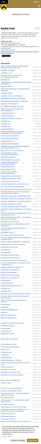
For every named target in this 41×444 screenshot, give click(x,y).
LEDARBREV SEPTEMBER (7, 70)
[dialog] (20, 433)
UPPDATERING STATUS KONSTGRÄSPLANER (13, 98)
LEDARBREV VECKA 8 (7, 86)
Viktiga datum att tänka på (8, 419)
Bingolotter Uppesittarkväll (8, 315)
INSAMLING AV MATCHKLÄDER (9, 104)
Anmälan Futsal (8, 28)
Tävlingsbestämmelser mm (8, 416)
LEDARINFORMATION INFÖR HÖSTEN (11, 178)
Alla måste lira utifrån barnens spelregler (12, 375)
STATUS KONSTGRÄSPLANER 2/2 (10, 138)
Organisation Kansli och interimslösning (12, 96)
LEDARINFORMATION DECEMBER (10, 144)
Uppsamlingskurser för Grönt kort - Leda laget (13, 407)
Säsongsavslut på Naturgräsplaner (10, 347)
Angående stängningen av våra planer (11, 360)
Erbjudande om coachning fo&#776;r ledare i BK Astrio (16, 293)
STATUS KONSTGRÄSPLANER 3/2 (10, 136)
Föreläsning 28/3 (5, 288)
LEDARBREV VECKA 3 (7, 93)
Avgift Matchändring (6, 357)
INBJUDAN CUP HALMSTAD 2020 (10, 255)
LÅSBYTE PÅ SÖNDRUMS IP (8, 157)
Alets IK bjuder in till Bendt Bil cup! (10, 257)
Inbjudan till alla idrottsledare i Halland (11, 391)
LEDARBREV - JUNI (6, 73)
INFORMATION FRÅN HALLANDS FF (10, 160)
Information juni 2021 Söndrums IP (10, 181)
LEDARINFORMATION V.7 (7, 129)
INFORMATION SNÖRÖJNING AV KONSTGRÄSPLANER (15, 196)
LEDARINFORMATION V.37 (8, 166)
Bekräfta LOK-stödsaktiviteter (9, 272)
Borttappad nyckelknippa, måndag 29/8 (12, 267)
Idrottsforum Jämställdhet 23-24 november (12, 323)
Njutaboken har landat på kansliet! (10, 275)
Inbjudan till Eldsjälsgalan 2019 (9, 310)
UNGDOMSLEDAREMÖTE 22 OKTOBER (11, 204)
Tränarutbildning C (6, 249)
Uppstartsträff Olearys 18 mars (9, 247)
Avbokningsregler (6, 328)
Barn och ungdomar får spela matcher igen (12, 186)
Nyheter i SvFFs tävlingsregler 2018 (10, 380)
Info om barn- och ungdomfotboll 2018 (11, 388)
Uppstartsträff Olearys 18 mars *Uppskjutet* (13, 244)
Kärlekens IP (4, 312)
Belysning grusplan (6, 291)
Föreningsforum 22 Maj (7, 404)
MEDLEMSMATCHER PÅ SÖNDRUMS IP (11, 176)
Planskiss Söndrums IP (7, 367)
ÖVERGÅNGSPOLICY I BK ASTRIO (10, 221)
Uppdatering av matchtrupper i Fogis (11, 285)
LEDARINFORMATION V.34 (8, 113)
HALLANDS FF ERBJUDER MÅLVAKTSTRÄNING (14, 206)
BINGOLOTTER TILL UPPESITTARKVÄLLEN (12, 150)
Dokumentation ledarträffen (8, 369)
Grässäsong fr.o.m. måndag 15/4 (10, 277)
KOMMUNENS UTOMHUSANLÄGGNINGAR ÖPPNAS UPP (16, 198)
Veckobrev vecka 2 (6, 383)
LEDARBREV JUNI (5, 121)
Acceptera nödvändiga (18, 440)
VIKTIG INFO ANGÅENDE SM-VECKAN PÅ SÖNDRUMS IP (16, 201)
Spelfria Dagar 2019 (6, 331)
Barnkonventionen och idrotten (9, 339)
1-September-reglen (6, 352)
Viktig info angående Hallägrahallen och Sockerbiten (15, 242)
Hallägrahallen (5, 307)
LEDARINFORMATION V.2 (7, 141)
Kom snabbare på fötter (7, 397)
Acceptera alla (32, 440)
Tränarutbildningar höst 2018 (8, 344)
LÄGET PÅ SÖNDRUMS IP (7, 116)
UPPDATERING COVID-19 (7, 232)
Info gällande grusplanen (7, 325)
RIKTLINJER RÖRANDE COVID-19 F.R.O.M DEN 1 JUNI (15, 184)
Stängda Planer (5, 355)
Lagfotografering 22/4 (7, 283)
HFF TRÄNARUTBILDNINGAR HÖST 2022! (12, 106)
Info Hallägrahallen (6, 252)
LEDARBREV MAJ (5, 79)
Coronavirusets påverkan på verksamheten (12, 235)
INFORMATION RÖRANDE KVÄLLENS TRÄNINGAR (14, 101)
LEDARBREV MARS (6, 126)
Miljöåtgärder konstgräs (7, 333)
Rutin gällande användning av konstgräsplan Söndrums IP (16, 189)
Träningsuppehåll (5, 304)
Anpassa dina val (7, 436)
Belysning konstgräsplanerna (9, 317)
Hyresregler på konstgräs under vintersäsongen (14, 260)
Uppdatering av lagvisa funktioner (10, 269)
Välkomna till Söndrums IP (8, 413)
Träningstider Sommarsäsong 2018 (10, 372)
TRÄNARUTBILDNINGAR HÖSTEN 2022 (11, 118)
